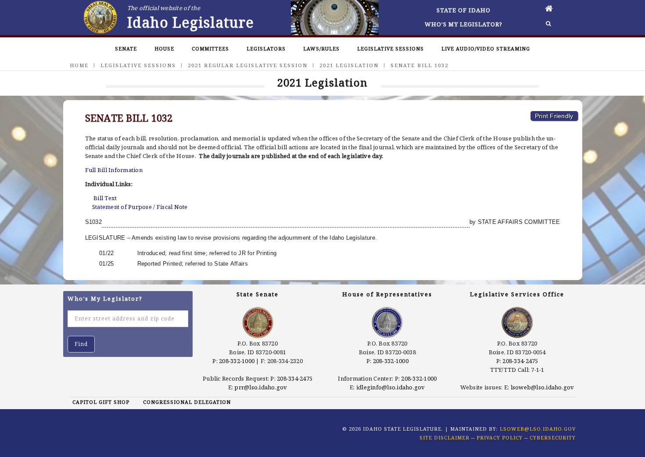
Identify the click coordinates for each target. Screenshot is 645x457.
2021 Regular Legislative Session (248, 65)
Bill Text (105, 198)
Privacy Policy (500, 437)
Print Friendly (554, 115)
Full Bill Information (114, 170)
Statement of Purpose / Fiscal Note (140, 207)
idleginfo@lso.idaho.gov (390, 387)
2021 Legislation (349, 65)
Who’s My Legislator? (463, 24)
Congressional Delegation (187, 402)
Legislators (266, 48)
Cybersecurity (553, 437)
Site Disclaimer (444, 437)
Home (79, 65)
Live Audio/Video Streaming (485, 48)
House (164, 48)
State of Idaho (464, 10)
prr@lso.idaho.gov (260, 387)
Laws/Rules (321, 48)
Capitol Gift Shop (100, 402)
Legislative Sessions (390, 48)
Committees (210, 48)
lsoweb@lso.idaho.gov (542, 387)
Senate (126, 48)
